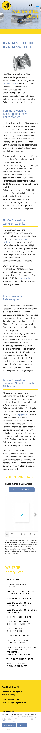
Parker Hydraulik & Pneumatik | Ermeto (16, 665)
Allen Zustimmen (9, 725)
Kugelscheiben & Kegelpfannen (15, 630)
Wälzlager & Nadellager (19, 659)
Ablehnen (22, 725)
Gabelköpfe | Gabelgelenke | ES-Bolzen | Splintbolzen (21, 592)
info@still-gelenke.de (17, 702)
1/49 (6, 534)
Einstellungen (8, 729)
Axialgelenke (13, 579)
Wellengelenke (9, 242)
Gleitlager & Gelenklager (20, 617)
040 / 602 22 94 (12, 699)
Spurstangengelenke (17, 635)
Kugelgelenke (22, 414)
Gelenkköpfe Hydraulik (18, 598)
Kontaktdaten (27, 278)
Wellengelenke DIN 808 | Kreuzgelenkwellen (19, 641)
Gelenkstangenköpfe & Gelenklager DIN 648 (18, 604)
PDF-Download (21, 489)
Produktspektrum (10, 83)
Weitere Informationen (9, 721)
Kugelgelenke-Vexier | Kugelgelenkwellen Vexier (20, 622)
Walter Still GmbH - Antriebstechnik (6, 5)
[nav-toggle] (31, 5)
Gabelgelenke (22, 239)
